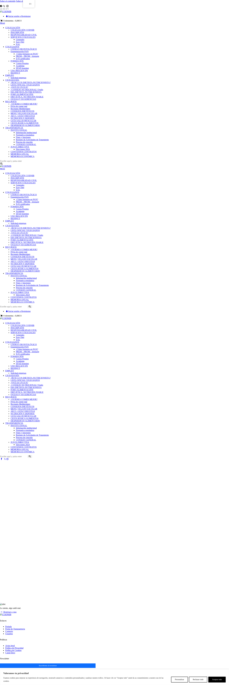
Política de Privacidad (14, 648)
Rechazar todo (198, 679)
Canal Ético (10, 653)
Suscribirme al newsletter (48, 666)
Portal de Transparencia (15, 629)
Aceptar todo (217, 679)
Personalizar (179, 679)
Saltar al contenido (8, 1)
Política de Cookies (13, 650)
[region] (114, 677)
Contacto (9, 631)
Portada (8, 626)
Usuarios (9, 634)
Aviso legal (10, 645)
